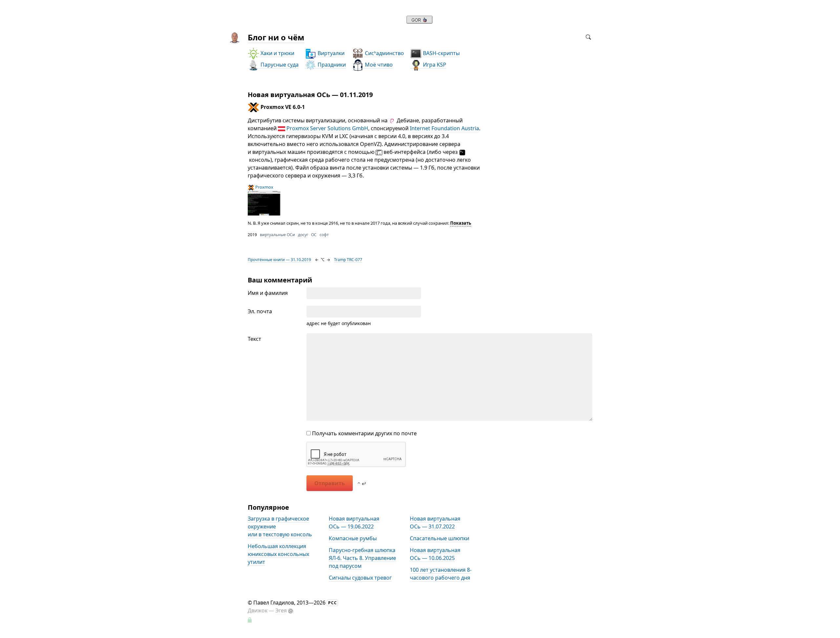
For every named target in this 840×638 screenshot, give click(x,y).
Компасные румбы (353, 538)
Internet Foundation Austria (444, 128)
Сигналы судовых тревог (360, 577)
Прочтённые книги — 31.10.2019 (279, 259)
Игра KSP (434, 64)
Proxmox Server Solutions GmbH (327, 128)
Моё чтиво (378, 64)
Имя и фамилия (268, 293)
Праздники (331, 64)
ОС (314, 234)
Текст (254, 338)
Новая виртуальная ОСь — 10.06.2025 (435, 554)
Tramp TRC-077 (348, 259)
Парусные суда (279, 64)
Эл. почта (260, 311)
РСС (332, 603)
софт (324, 234)
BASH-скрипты (441, 53)
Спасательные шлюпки (439, 538)
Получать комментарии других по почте (364, 433)
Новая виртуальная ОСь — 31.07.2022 (435, 522)
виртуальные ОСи (277, 234)
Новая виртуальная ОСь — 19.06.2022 (354, 522)
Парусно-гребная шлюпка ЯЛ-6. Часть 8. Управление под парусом (362, 557)
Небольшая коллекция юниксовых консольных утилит (278, 554)
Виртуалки (330, 53)
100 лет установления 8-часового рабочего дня (441, 573)
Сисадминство (384, 53)
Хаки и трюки (276, 53)
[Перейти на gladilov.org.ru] (419, 21)
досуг (303, 234)
